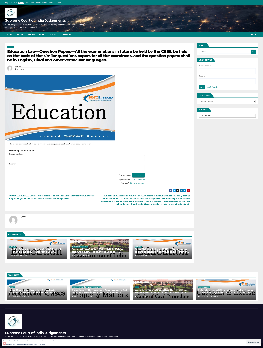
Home (27, 2)
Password (13, 164)
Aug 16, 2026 (15, 296)
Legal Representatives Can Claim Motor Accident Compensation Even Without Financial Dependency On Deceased (32, 293)
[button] (252, 34)
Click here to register (137, 183)
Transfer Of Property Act (93, 287)
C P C (137, 287)
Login (32, 2)
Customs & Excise (204, 287)
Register (215, 87)
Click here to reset (138, 180)
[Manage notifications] (4, 343)
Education (11, 46)
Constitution (76, 246)
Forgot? (208, 87)
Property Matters (78, 287)
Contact (44, 2)
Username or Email (16, 154)
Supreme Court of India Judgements (35, 20)
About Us (52, 2)
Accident (12, 287)
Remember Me (126, 175)
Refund (59, 2)
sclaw (19, 66)
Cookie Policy (41, 344)
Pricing (38, 2)
